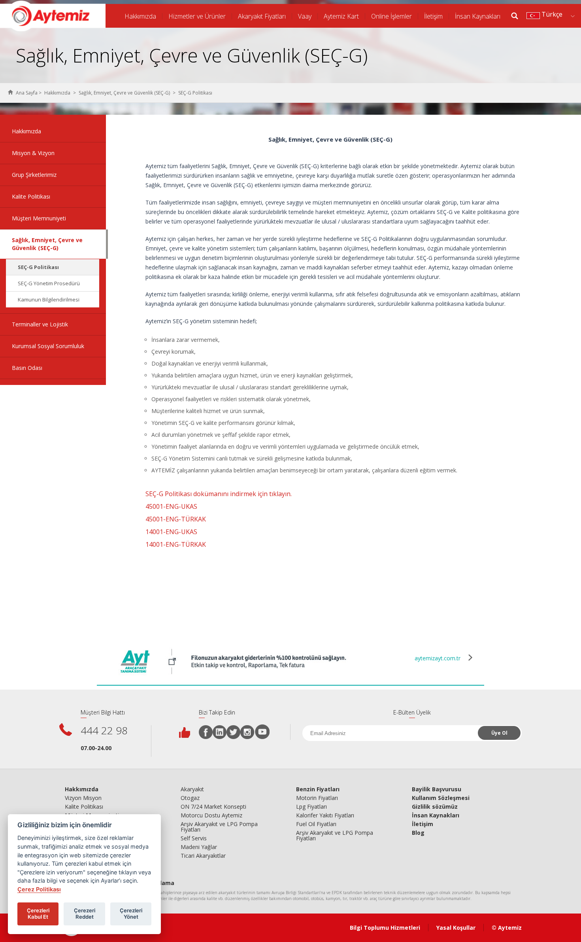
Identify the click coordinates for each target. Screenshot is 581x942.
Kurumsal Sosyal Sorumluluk (48, 346)
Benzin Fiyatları (318, 789)
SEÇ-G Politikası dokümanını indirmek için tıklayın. (218, 493)
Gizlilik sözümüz (435, 806)
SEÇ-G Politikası (38, 267)
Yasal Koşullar (455, 927)
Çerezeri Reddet (84, 913)
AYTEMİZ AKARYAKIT (53, 15)
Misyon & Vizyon (33, 153)
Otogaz (190, 798)
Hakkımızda (140, 16)
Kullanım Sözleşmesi (441, 798)
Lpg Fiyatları (311, 806)
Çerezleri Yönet (131, 913)
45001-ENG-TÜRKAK (175, 519)
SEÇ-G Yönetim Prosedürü (49, 283)
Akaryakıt (192, 789)
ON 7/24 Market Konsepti (213, 806)
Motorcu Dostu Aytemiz (211, 815)
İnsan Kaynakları (477, 16)
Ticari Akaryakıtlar (203, 856)
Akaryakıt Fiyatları (262, 16)
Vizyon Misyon (83, 798)
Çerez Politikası (39, 889)
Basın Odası (27, 367)
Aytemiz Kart (341, 16)
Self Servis (194, 838)
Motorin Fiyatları (317, 798)
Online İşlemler (391, 16)
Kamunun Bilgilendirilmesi (48, 299)
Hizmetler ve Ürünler (197, 16)
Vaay (304, 16)
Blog (418, 833)
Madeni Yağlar (199, 847)
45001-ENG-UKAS (171, 506)
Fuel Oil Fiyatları (316, 824)
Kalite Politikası (31, 196)
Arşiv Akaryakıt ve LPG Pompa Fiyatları (219, 826)
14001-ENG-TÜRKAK (175, 544)
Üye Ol (499, 733)
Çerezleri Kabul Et (38, 913)
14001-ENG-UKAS (171, 531)
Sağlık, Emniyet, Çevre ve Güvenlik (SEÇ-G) (124, 92)
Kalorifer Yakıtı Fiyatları (325, 815)
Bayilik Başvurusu (436, 789)
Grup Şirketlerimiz (34, 174)
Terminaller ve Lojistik (40, 324)
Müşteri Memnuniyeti (39, 218)
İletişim (433, 16)
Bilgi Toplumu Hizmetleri (385, 927)
